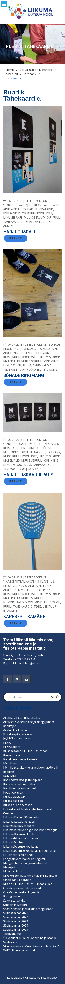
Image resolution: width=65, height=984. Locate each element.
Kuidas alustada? (14, 797)
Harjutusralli (20, 231)
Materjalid (9, 867)
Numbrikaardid (15, 602)
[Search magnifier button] (57, 697)
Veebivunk (10, 942)
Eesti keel (26, 353)
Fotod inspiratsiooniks (17, 734)
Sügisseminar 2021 (15, 913)
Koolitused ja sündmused (19, 788)
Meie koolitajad (13, 871)
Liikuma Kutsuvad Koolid (19, 834)
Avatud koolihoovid (15, 730)
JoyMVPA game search (17, 738)
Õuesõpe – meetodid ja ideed (22, 888)
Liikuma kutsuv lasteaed (19, 821)
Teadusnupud (12, 934)
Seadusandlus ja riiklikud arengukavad (28, 909)
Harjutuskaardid (40, 209)
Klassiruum (27, 213)
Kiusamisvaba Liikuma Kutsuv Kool (25, 751)
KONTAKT (10, 776)
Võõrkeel (34, 369)
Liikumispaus (13, 217)
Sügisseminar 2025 (15, 930)
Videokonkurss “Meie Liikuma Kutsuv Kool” (31, 946)
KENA (7, 742)
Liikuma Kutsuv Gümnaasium (22, 817)
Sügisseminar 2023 (15, 921)
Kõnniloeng (10, 763)
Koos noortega (13, 792)
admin (8, 226)
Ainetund (18, 209)
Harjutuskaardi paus (28, 474)
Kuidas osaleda (13, 801)
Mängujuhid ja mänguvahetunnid (25, 863)
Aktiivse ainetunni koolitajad (21, 718)
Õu (49, 217)
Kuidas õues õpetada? (17, 805)
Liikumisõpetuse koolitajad (20, 846)
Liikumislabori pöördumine (20, 838)
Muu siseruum (34, 217)
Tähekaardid (13, 222)
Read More (15, 238)
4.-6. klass (51, 205)
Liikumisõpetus (13, 842)
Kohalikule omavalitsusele (20, 759)
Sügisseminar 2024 (15, 925)
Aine (6, 209)
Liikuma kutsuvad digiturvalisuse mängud (30, 830)
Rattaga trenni (12, 896)
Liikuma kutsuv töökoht (18, 826)
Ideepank (10, 213)
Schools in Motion (15, 905)
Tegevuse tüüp (35, 222)
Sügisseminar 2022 (15, 917)
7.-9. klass (20, 586)
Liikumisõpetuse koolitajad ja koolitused (29, 851)
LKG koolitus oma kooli (18, 855)
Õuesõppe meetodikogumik (21, 892)
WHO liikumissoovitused (19, 950)
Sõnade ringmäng (23, 375)
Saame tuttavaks (14, 900)
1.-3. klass (35, 205)
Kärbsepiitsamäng (24, 616)
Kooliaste (44, 213)
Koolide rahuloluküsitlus (19, 784)
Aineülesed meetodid (19, 590)
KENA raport (11, 747)
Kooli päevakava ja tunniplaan (22, 780)
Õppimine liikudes (41, 602)
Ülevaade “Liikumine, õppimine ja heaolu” (30, 938)
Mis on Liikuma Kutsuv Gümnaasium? (27, 884)
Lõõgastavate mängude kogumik (24, 859)
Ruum (56, 217)
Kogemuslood (12, 755)
